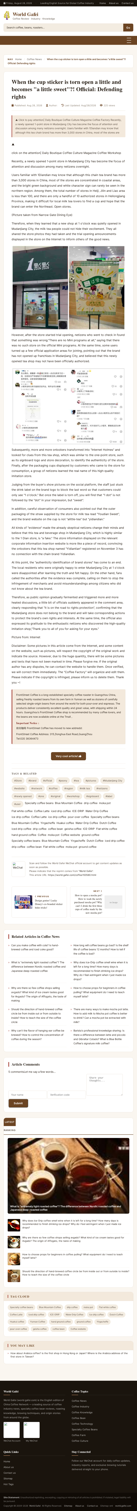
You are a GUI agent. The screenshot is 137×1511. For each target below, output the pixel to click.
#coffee (53, 788)
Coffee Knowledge (82, 1412)
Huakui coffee (65, 823)
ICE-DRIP (78, 811)
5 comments (16, 1071)
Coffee (42, 835)
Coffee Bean (79, 1418)
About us (113, 3)
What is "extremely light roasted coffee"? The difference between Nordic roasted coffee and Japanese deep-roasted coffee (38, 966)
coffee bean (55, 828)
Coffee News (34, 59)
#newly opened (23, 796)
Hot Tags (9, 1484)
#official (47, 780)
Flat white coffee (22, 811)
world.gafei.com (123, 1505)
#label (109, 796)
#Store (18, 780)
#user (17, 804)
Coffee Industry (80, 1406)
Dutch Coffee (108, 823)
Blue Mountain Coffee (68, 803)
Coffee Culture (80, 1440)
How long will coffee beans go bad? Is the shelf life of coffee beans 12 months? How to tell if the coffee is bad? (100, 949)
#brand (32, 780)
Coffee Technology (82, 1423)
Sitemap (8, 1478)
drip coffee (91, 803)
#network (36, 788)
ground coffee (90, 835)
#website (19, 788)
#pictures (91, 780)
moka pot (105, 803)
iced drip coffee (61, 811)
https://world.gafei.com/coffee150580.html (72, 875)
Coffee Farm (79, 1435)
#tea (76, 780)
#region (68, 788)
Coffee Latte (42, 811)
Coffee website (70, 835)
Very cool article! (67, 756)
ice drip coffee (21, 817)
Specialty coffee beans (39, 803)
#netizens (102, 788)
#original (55, 796)
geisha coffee (73, 828)
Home (103, 3)
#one (41, 796)
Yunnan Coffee (37, 1321)
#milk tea (85, 788)
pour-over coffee (78, 817)
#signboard (92, 796)
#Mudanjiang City (112, 780)
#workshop (73, 796)
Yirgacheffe (47, 823)
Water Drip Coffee (96, 811)
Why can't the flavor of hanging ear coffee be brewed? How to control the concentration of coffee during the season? (37, 1035)
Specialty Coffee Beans (85, 1429)
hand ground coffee (24, 835)
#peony (63, 780)
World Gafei (85, 871)
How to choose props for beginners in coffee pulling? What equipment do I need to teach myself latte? (99, 992)
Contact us (127, 3)
